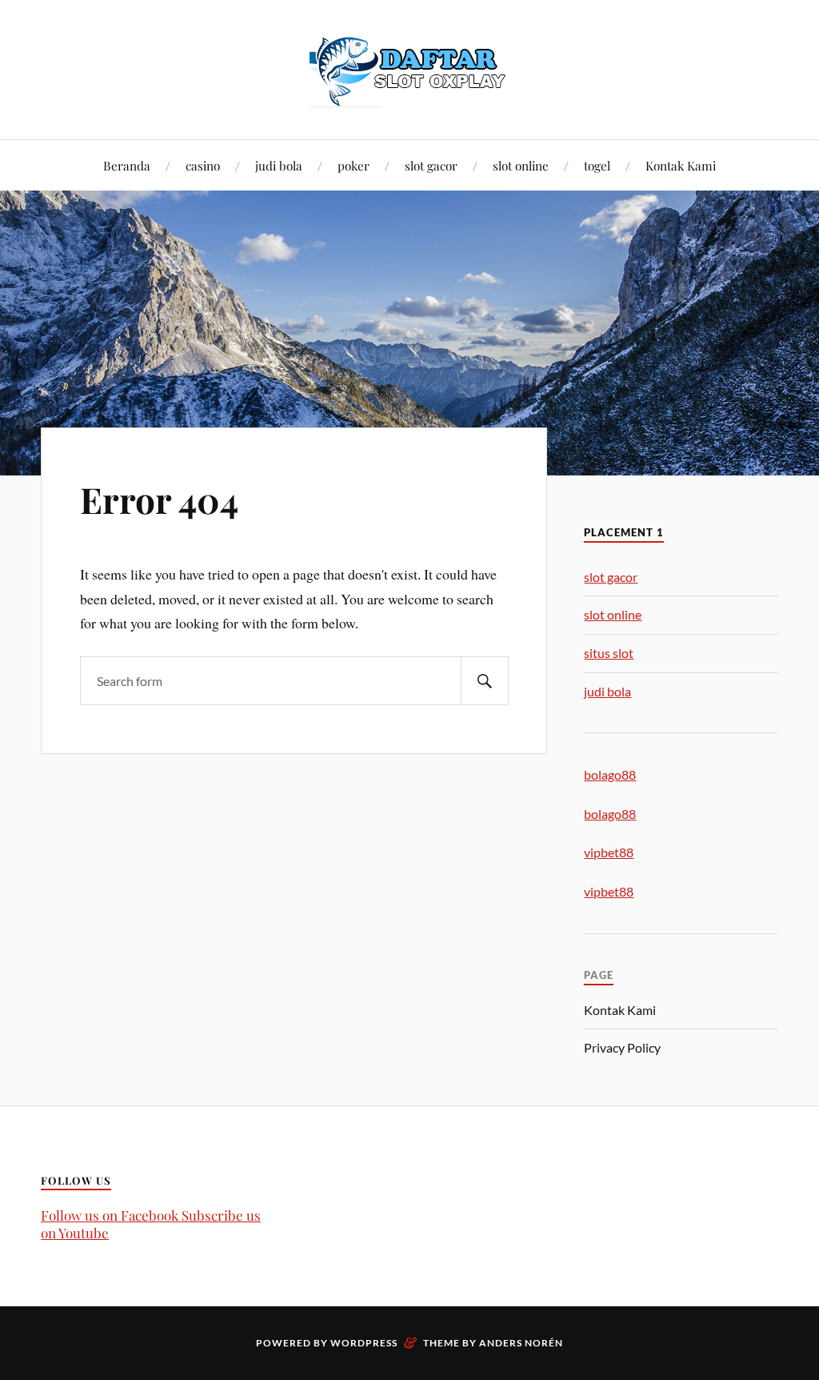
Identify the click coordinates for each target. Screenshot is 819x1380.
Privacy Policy (622, 1047)
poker (354, 165)
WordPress (364, 1343)
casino (203, 165)
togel (597, 165)
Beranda (126, 165)
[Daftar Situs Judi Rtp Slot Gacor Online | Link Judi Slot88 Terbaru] (409, 68)
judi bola (278, 165)
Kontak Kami (680, 165)
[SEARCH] (485, 680)
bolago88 (610, 774)
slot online (521, 165)
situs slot (608, 652)
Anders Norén (521, 1343)
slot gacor (431, 165)
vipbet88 (608, 852)
